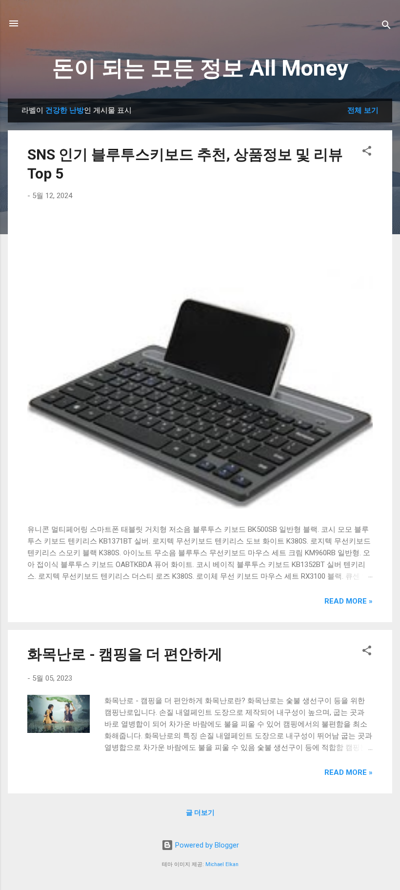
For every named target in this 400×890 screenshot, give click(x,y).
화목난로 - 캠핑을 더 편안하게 (124, 654)
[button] (367, 152)
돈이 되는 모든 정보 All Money (200, 68)
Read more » (348, 601)
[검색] (386, 26)
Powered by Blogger (206, 845)
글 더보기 (200, 812)
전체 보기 (363, 110)
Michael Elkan (222, 864)
